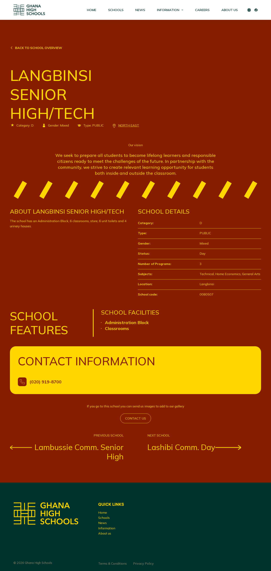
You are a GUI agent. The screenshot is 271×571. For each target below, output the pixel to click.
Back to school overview (38, 48)
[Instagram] (249, 10)
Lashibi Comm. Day (181, 447)
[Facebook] (256, 10)
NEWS (140, 10)
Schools (104, 518)
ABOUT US (229, 10)
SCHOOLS (115, 10)
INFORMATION (168, 10)
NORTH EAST (128, 125)
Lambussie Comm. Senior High (79, 452)
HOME (91, 10)
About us (104, 533)
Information (106, 528)
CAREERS (202, 10)
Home (102, 512)
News (102, 523)
